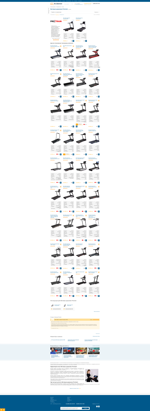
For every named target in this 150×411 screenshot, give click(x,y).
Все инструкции (97, 311)
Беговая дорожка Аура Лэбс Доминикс (93, 100)
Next (99, 340)
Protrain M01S (65, 319)
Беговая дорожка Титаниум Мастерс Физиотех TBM (66, 244)
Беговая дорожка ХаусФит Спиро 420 (92, 130)
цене (57, 14)
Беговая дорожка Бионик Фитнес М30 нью (80, 216)
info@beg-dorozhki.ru (96, 405)
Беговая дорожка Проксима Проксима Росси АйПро (67, 131)
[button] (95, 1)
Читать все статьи (96, 336)
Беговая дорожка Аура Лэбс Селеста (80, 186)
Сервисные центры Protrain (74, 388)
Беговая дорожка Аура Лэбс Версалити (93, 74)
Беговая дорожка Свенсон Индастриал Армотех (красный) (93, 46)
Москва (78, 3)
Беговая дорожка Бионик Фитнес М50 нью (54, 187)
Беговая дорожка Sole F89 (54, 74)
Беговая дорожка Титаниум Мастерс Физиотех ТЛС (79, 46)
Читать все (98, 333)
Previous (50, 340)
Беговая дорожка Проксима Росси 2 (92, 244)
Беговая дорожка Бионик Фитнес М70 (92, 186)
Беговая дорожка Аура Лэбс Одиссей (80, 100)
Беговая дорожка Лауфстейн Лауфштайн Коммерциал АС (67, 101)
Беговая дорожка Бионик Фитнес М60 (54, 272)
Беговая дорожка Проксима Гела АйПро (93, 158)
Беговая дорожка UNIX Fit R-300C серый (54, 130)
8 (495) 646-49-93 (87, 3)
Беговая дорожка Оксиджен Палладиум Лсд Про (67, 272)
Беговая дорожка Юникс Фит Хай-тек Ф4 (54, 158)
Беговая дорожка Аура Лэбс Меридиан (67, 215)
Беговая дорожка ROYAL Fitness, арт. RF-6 (67, 158)
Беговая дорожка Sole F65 (80, 272)
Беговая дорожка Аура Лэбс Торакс (54, 244)
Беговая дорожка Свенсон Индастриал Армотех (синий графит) (80, 75)
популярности (62, 14)
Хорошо (85, 408)
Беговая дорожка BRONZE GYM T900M (54, 100)
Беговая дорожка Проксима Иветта (66, 186)
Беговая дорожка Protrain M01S (66, 18)
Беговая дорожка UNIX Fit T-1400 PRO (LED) (80, 158)
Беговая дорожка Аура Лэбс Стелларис (93, 272)
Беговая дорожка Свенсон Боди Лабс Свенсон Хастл (79, 131)
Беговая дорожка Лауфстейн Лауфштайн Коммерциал (67, 74)
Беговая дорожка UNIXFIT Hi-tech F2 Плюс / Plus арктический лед (92, 216)
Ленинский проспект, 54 (79, 4)
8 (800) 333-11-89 (96, 3)
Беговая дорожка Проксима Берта (79, 244)
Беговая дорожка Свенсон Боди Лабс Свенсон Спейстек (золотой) (54, 216)
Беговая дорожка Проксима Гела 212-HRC (54, 46)
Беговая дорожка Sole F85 (67, 46)
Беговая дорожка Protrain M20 (79, 18)
